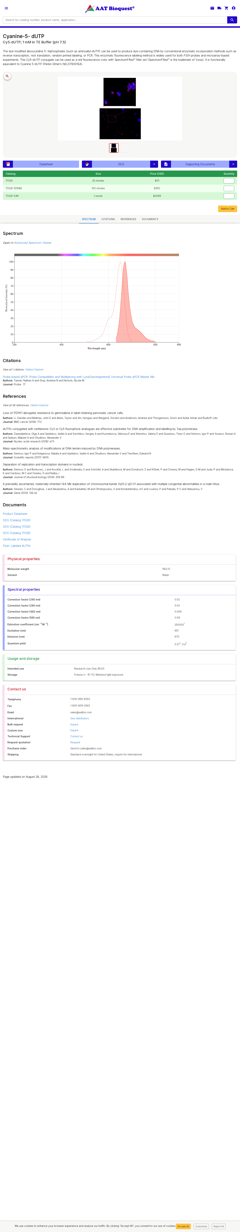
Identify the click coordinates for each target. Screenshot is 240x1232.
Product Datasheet (15, 514)
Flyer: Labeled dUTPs (17, 546)
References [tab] (128, 219)
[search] (232, 19)
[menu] (6, 8)
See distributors (79, 718)
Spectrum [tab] (89, 219)
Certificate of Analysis (17, 539)
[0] (226, 8)
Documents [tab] (150, 219)
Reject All (219, 1226)
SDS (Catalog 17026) (17, 520)
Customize (201, 1226)
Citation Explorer (34, 369)
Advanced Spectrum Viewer (32, 242)
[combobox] (115, 19)
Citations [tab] (108, 219)
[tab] (114, 148)
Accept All (183, 1226)
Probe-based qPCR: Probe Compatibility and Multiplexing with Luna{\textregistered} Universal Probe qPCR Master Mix (79, 377)
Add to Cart (227, 208)
